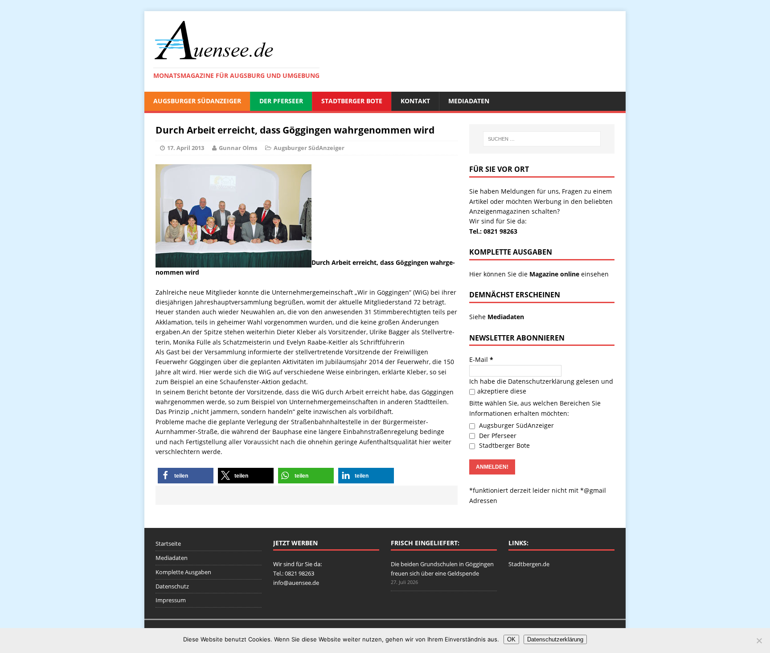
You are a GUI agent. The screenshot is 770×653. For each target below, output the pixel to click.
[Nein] (758, 640)
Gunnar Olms (238, 148)
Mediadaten (468, 101)
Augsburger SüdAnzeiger (197, 101)
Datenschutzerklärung (541, 381)
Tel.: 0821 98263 (493, 231)
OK (511, 639)
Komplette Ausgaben (183, 572)
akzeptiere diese (501, 391)
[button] (185, 475)
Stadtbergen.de (528, 564)
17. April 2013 (185, 148)
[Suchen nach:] (541, 138)
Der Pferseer (281, 101)
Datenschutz (172, 586)
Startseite (168, 543)
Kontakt (415, 101)
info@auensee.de (296, 583)
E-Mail (481, 359)
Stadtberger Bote (351, 101)
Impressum (171, 600)
